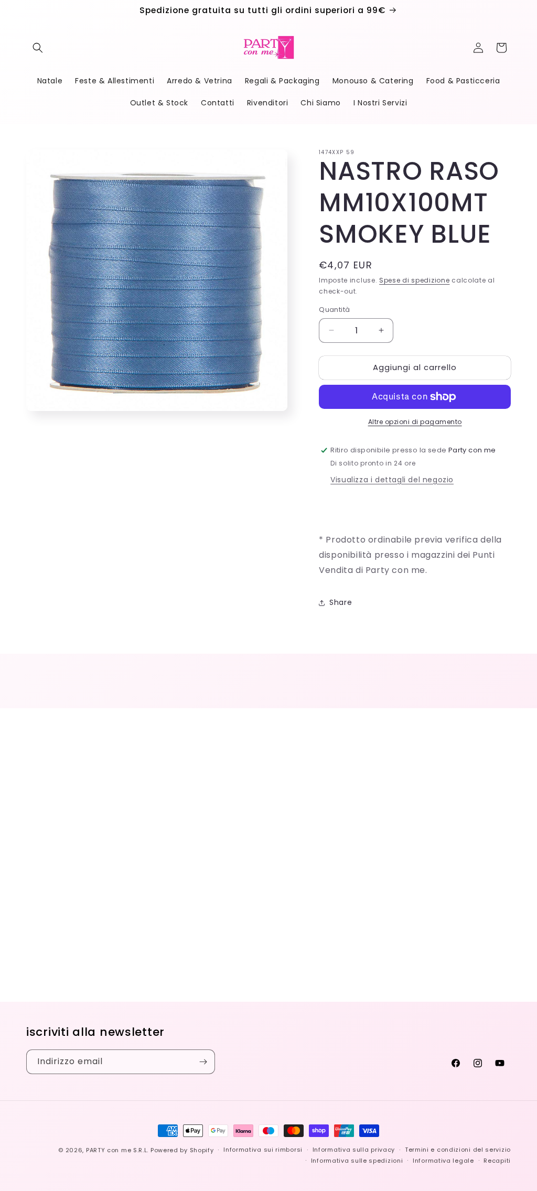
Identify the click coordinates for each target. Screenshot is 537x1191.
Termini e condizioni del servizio (458, 1149)
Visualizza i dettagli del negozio (392, 479)
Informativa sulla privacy (354, 1149)
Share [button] (340, 602)
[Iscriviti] (202, 1061)
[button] (37, 47)
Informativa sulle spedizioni (357, 1160)
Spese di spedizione (414, 280)
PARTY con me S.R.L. (117, 1150)
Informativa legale (443, 1160)
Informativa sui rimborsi (263, 1149)
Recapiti (497, 1160)
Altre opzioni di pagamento (415, 421)
